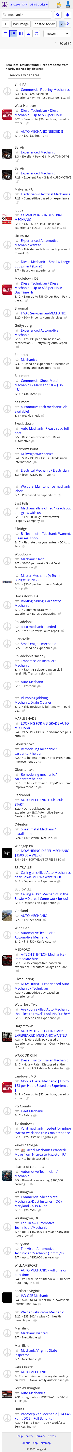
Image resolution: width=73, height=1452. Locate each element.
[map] (36, 33)
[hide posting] (69, 98)
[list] (5, 33)
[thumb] (13, 33)
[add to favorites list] (17, 89)
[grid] (21, 33)
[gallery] (28, 33)
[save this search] (67, 15)
